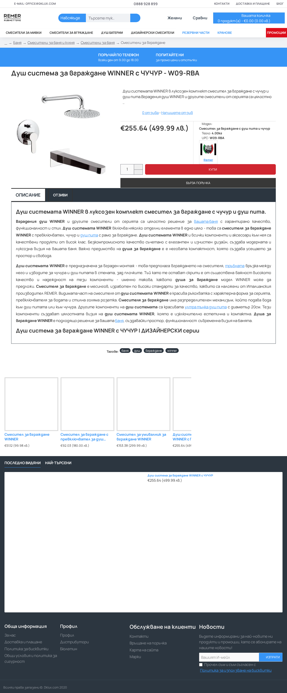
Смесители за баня (98, 42)
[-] (138, 172)
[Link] (24, 18)
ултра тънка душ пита (206, 306)
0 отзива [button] (150, 112)
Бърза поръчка (198, 183)
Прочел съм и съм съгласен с (236, 667)
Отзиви (60, 195)
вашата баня (206, 221)
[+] (138, 166)
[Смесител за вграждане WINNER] (31, 404)
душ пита (89, 235)
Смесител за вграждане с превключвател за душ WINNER (84, 437)
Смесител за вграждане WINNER (27, 437)
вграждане (154, 350)
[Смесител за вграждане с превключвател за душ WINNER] (87, 404)
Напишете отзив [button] (177, 112)
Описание (28, 195)
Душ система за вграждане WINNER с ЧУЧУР (180, 475)
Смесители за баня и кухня (51, 42)
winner (172, 350)
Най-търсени (58, 463)
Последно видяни (22, 463)
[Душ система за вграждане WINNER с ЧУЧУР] (75, 542)
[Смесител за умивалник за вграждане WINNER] (143, 404)
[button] (210, 169)
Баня (17, 42)
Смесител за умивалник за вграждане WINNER (141, 437)
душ (137, 350)
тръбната (234, 265)
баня (119, 320)
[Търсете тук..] (135, 18)
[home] (5, 43)
